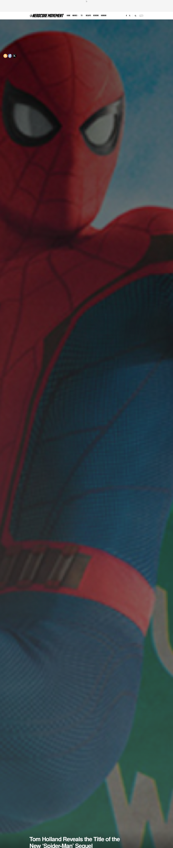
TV (81, 15)
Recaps (88, 15)
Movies (74, 15)
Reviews (96, 15)
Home (68, 15)
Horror (103, 15)
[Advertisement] (86, 6)
